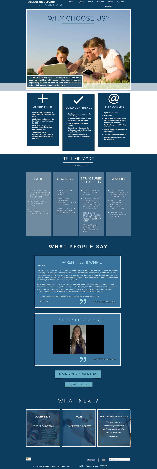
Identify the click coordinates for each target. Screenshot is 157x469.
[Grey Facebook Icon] (98, 460)
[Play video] (78, 339)
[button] (100, 2)
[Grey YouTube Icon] (103, 460)
